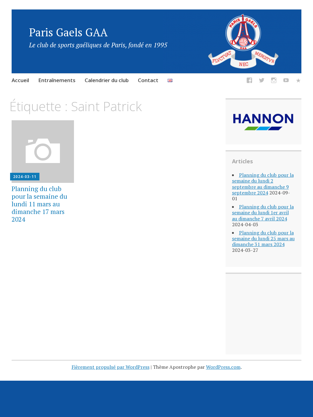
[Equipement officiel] (298, 81)
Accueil (20, 80)
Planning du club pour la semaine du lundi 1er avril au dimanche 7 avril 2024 (263, 212)
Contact (148, 80)
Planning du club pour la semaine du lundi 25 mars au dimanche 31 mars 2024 (263, 238)
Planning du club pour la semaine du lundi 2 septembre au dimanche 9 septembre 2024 (263, 184)
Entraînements (56, 80)
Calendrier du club (107, 80)
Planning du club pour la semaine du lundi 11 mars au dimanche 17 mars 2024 (39, 204)
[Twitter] (262, 81)
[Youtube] (286, 81)
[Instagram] (274, 81)
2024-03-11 (24, 176)
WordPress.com (223, 367)
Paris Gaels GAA (68, 32)
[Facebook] (249, 81)
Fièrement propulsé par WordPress (110, 367)
